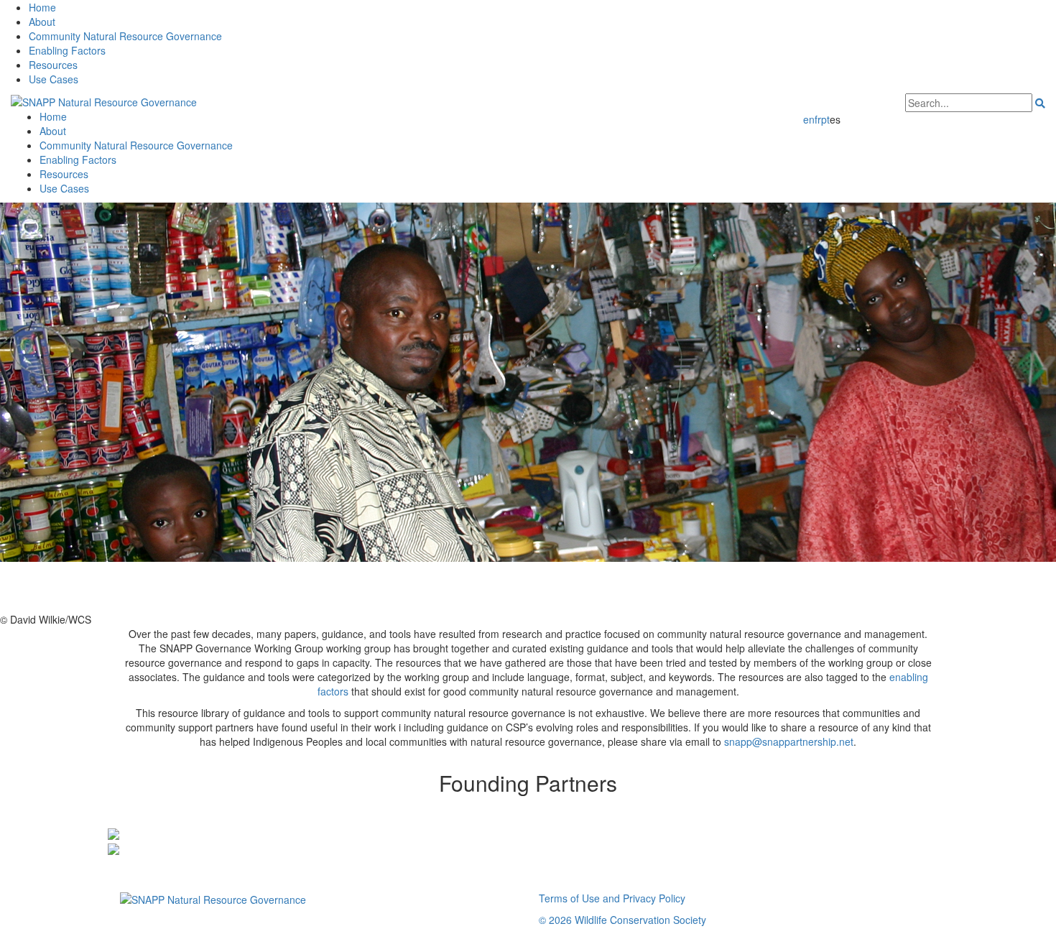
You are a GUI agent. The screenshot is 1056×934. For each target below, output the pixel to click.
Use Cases (53, 79)
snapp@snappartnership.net (788, 741)
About (42, 21)
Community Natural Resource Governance (125, 36)
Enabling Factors (67, 50)
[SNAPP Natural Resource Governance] (104, 100)
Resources (53, 64)
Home (42, 7)
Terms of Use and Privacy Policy (612, 898)
